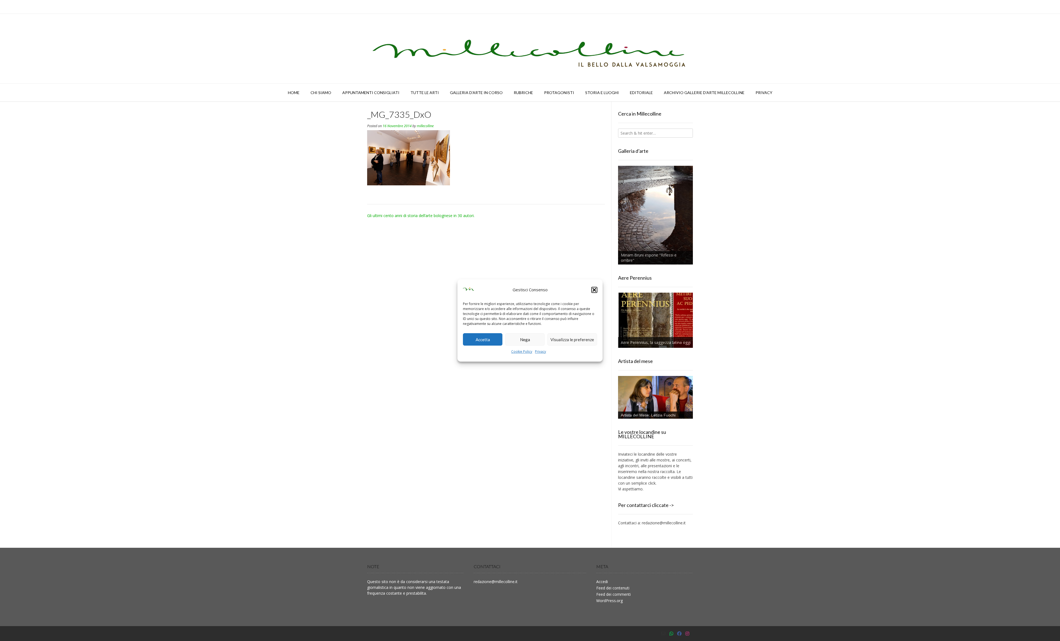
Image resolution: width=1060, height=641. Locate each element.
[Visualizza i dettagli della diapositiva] (655, 215)
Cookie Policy (521, 351)
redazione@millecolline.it (664, 522)
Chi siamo (321, 92)
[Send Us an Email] (663, 633)
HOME (294, 92)
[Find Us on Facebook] (679, 633)
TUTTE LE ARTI (424, 92)
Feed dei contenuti (612, 588)
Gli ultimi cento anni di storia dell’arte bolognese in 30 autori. (421, 215)
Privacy (540, 351)
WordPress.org (609, 600)
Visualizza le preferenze (572, 339)
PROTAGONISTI (559, 92)
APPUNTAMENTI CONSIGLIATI (370, 92)
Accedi (602, 581)
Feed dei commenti (613, 594)
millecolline (425, 126)
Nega (525, 339)
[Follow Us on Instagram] (687, 633)
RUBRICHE (523, 92)
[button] (594, 290)
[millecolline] (530, 49)
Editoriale (641, 92)
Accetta (483, 339)
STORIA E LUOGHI (602, 92)
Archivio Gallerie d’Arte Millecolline (704, 92)
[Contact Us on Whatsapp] (671, 633)
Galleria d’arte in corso (476, 92)
